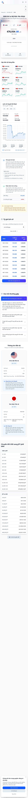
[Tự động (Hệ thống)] (25, 9)
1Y (14, 108)
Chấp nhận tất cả (14, 787)
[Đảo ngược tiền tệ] (14, 25)
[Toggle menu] (26, 2)
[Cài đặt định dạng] (25, 6)
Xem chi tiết (13, 231)
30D (7, 108)
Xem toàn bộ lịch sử (19, 150)
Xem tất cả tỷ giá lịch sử (14, 280)
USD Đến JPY (9, 12)
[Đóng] (26, 777)
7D (4, 108)
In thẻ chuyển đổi (15, 537)
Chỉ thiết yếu (14, 791)
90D (11, 108)
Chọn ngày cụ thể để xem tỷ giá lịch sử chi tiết (13, 224)
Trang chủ (3, 12)
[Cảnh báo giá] (23, 2)
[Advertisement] (14, 7)
